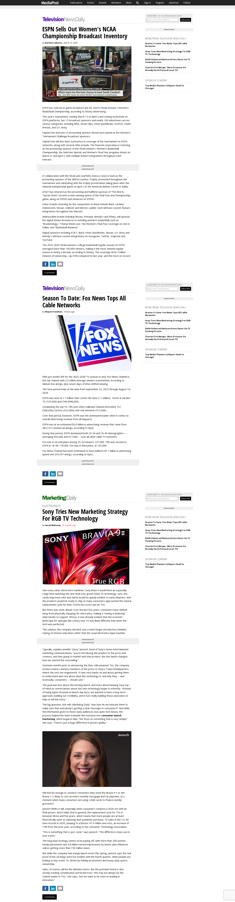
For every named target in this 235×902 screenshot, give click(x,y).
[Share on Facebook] (45, 264)
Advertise (174, 2)
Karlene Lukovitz (53, 42)
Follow (186, 2)
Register (160, 2)
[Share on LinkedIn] (53, 264)
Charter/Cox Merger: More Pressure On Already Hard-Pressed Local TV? (165, 69)
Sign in (147, 2)
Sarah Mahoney (53, 525)
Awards (102, 2)
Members (116, 2)
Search (137, 2)
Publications (76, 2)
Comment (49, 272)
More (129, 2)
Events (90, 2)
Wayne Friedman (53, 311)
